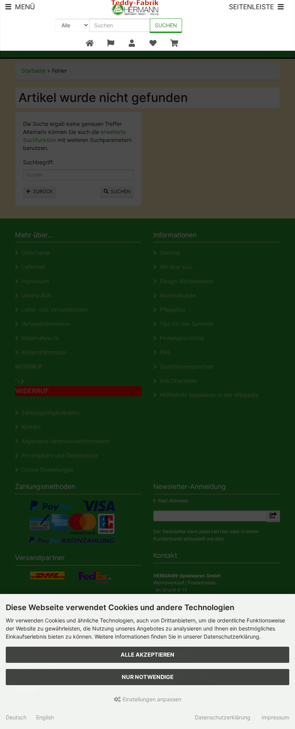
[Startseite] (90, 43)
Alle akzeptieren (147, 654)
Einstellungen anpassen (151, 699)
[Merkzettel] (153, 43)
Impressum (275, 717)
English (45, 717)
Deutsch (16, 717)
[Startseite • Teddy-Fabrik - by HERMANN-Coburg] (135, 7)
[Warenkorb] (174, 43)
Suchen (166, 25)
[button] (110, 43)
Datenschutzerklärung (222, 717)
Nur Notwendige (148, 677)
